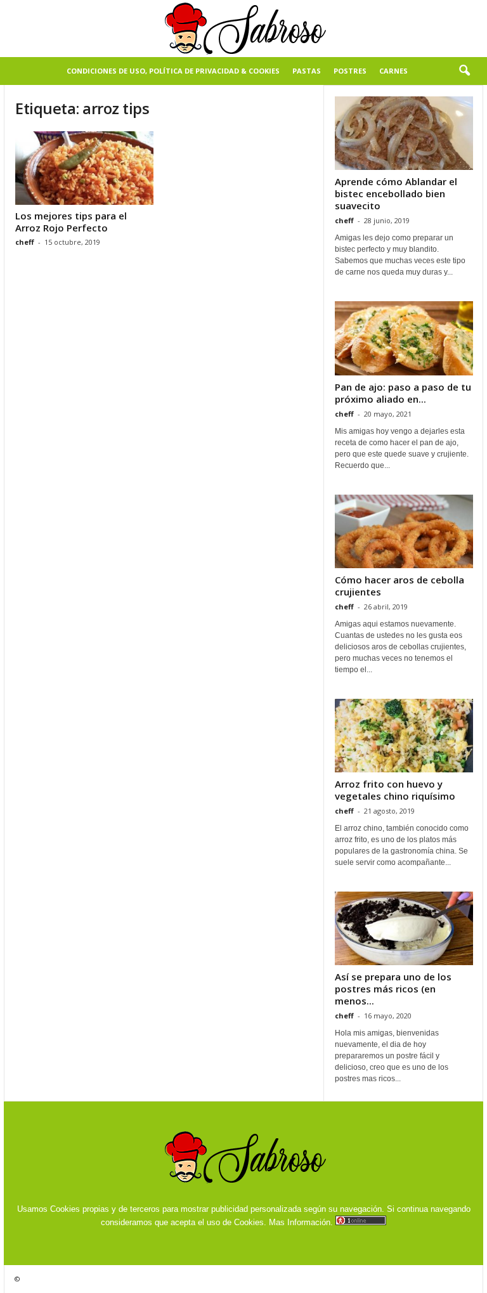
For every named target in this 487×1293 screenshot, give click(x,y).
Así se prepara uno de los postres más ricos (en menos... (393, 988)
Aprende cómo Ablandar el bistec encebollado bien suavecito (396, 193)
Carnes (393, 70)
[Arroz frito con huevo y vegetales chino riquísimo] (404, 735)
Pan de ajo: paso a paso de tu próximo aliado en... (403, 392)
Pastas (306, 70)
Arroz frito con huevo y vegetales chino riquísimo (395, 789)
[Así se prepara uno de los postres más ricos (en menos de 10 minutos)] (404, 928)
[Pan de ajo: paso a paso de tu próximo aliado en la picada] (404, 338)
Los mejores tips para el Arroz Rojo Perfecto (71, 221)
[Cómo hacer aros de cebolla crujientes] (404, 531)
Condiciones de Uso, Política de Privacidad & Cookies (173, 70)
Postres (350, 70)
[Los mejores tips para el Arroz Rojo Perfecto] (84, 168)
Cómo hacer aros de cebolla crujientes (399, 585)
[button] (464, 71)
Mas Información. (301, 1222)
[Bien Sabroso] (243, 28)
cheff (24, 242)
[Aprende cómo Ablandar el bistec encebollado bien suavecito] (404, 133)
